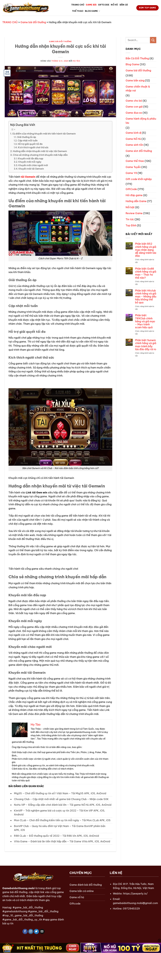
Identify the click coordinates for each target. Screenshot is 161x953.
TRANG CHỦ (10, 22)
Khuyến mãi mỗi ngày (29, 161)
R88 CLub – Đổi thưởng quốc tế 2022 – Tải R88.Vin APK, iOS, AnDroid (56, 835)
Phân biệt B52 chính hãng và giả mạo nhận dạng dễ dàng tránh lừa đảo (145, 249)
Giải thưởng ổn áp (26, 137)
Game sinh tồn (134, 144)
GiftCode (103, 4)
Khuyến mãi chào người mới (33, 165)
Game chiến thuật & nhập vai (138, 88)
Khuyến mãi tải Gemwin (31, 168)
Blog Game (91, 11)
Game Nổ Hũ (133, 138)
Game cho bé (134, 100)
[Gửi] (153, 40)
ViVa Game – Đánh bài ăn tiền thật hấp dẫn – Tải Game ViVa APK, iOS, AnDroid (62, 841)
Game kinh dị (133, 132)
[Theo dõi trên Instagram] (30, 931)
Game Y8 (131, 173)
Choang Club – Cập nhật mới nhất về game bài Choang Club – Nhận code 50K (61, 799)
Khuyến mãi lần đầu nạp (30, 158)
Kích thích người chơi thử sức (33, 147)
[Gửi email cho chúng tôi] (42, 931)
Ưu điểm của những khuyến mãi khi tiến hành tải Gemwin (44, 133)
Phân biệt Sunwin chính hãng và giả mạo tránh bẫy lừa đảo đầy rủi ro (145, 345)
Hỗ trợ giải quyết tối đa (30, 144)
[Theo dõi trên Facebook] (25, 931)
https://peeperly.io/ (135, 893)
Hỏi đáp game (134, 195)
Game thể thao (135, 160)
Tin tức (130, 219)
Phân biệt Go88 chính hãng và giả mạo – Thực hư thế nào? (145, 273)
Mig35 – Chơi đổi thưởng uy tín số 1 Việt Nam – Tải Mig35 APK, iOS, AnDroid (60, 793)
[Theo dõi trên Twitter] (36, 931)
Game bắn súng (135, 80)
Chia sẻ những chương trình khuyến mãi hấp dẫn (40, 154)
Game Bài (91, 4)
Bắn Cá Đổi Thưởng (137, 58)
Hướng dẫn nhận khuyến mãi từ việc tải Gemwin (40, 151)
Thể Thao (77, 11)
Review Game (134, 213)
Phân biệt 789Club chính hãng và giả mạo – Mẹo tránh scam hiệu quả (145, 321)
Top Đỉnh (131, 225)
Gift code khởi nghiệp (139, 179)
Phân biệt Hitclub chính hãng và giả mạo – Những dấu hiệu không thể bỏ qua (145, 296)
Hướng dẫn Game (136, 201)
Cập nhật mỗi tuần (28, 140)
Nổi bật (130, 207)
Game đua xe (134, 112)
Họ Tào (76, 61)
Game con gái (134, 106)
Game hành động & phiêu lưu (141, 120)
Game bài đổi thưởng (33, 22)
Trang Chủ (77, 4)
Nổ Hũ (114, 4)
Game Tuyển (133, 167)
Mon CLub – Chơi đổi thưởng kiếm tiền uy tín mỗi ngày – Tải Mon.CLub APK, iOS (62, 820)
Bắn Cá (124, 4)
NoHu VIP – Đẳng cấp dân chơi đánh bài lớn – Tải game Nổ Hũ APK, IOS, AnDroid (62, 804)
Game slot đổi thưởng (139, 150)
